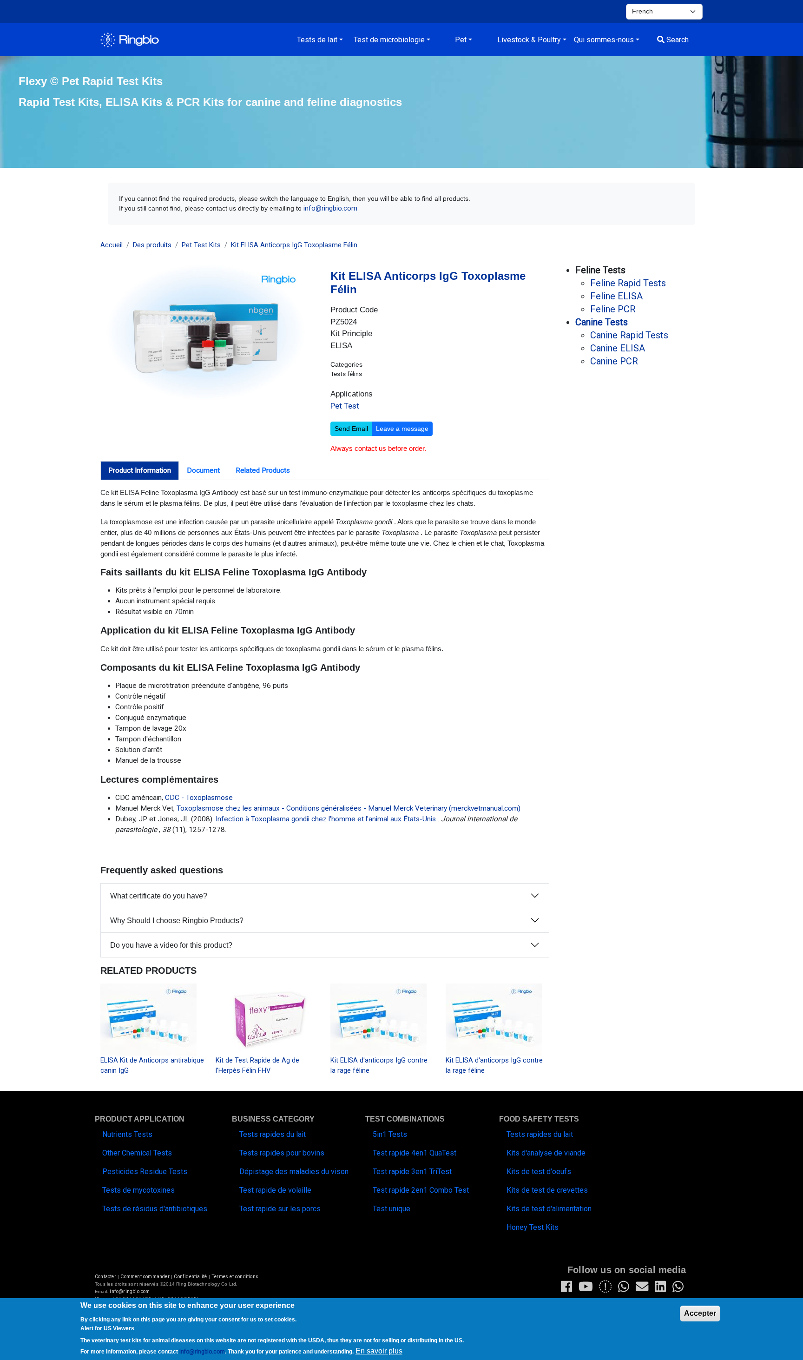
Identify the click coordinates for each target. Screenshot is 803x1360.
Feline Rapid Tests (628, 283)
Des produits (152, 245)
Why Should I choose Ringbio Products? (177, 920)
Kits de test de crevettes (547, 1190)
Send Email (351, 428)
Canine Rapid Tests (629, 335)
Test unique (391, 1208)
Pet (461, 39)
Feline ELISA (616, 296)
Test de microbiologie (389, 39)
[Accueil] (129, 40)
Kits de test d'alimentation (549, 1208)
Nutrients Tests (127, 1134)
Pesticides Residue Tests (144, 1171)
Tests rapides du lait (272, 1134)
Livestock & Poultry (529, 39)
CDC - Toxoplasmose (199, 797)
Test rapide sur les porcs (280, 1208)
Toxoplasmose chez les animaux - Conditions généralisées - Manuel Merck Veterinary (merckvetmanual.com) (348, 808)
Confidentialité (191, 1277)
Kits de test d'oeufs (539, 1171)
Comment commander (144, 1277)
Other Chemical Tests (137, 1153)
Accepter (700, 1313)
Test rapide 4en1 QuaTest (414, 1153)
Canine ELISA (617, 348)
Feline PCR (613, 309)
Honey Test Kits (533, 1227)
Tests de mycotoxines (138, 1190)
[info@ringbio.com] (642, 1289)
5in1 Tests (390, 1134)
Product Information (139, 470)
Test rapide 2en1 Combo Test (421, 1190)
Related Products (263, 470)
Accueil (111, 245)
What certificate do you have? (158, 896)
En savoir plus (378, 1351)
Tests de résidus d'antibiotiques (154, 1208)
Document (203, 470)
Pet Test (344, 405)
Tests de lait (317, 39)
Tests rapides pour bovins (281, 1153)
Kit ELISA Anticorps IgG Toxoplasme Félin (294, 245)
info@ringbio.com (330, 208)
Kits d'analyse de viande (546, 1153)
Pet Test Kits (201, 245)
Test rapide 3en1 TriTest (412, 1171)
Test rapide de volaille (275, 1190)
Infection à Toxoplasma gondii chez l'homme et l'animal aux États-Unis (326, 819)
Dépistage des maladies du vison (294, 1171)
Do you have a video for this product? (171, 945)
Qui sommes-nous (604, 39)
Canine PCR (614, 361)
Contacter (105, 1277)
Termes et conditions (234, 1277)
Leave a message (402, 428)
